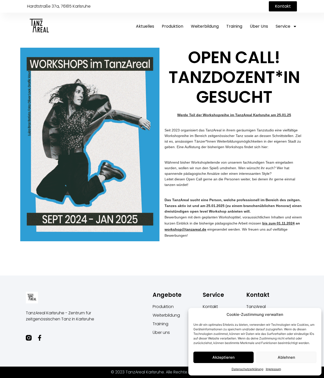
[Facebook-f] (40, 338)
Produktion (172, 26)
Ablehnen (286, 357)
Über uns (259, 26)
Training (234, 26)
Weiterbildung (205, 26)
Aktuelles (145, 26)
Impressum (273, 369)
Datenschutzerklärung (247, 369)
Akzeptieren (223, 357)
